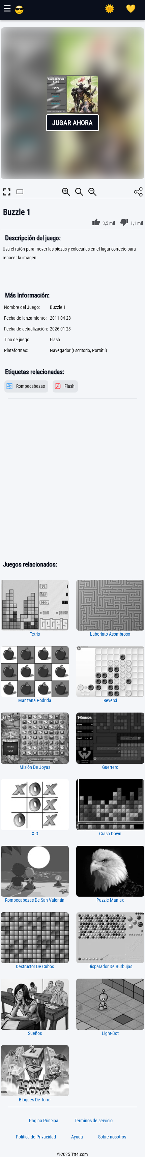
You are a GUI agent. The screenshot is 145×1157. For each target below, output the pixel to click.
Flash (69, 386)
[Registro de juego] (130, 9)
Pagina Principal (44, 1120)
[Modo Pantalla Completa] (7, 192)
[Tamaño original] (79, 192)
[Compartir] (138, 192)
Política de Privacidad (36, 1136)
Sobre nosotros (112, 1136)
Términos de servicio (94, 1120)
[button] (72, 103)
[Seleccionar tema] (109, 9)
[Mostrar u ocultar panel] (20, 198)
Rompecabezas (30, 386)
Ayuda (77, 1136)
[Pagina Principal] (19, 13)
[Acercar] (66, 192)
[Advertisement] (72, 474)
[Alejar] (92, 192)
